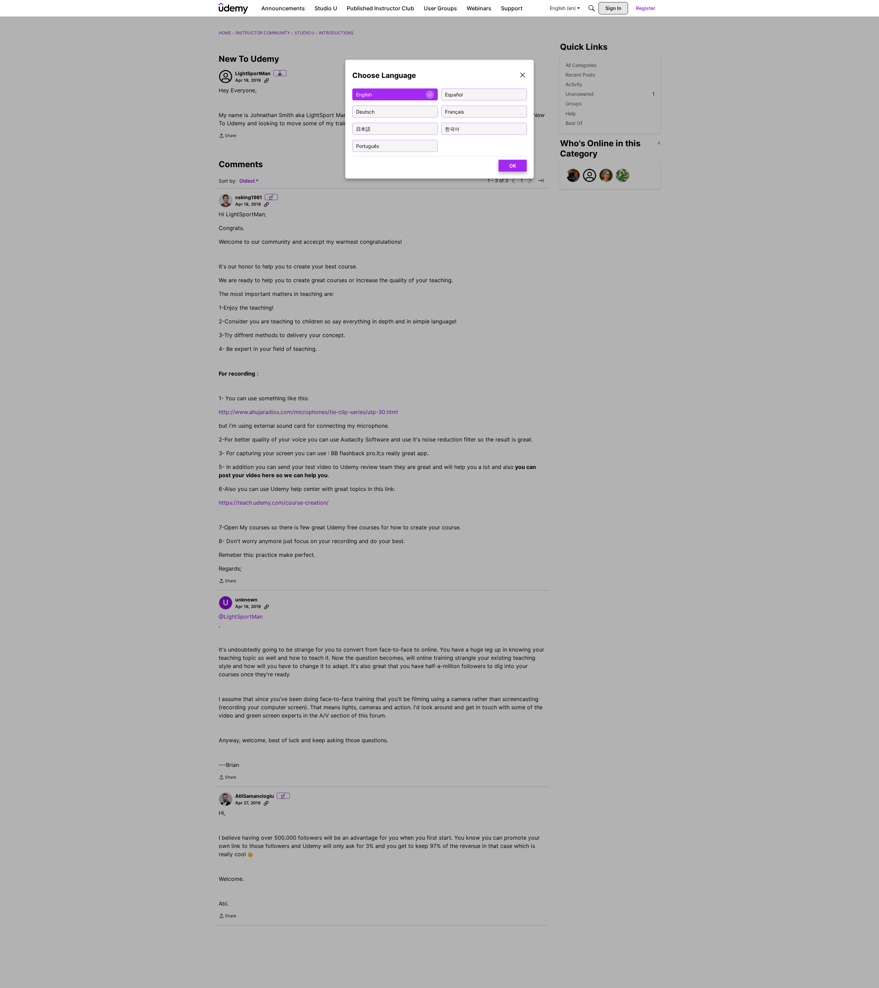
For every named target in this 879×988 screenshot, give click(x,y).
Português (367, 146)
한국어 (452, 128)
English (364, 94)
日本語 (363, 128)
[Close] (522, 75)
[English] (233, 8)
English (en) (563, 8)
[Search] (591, 8)
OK (512, 166)
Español (454, 94)
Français (454, 111)
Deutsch (365, 111)
